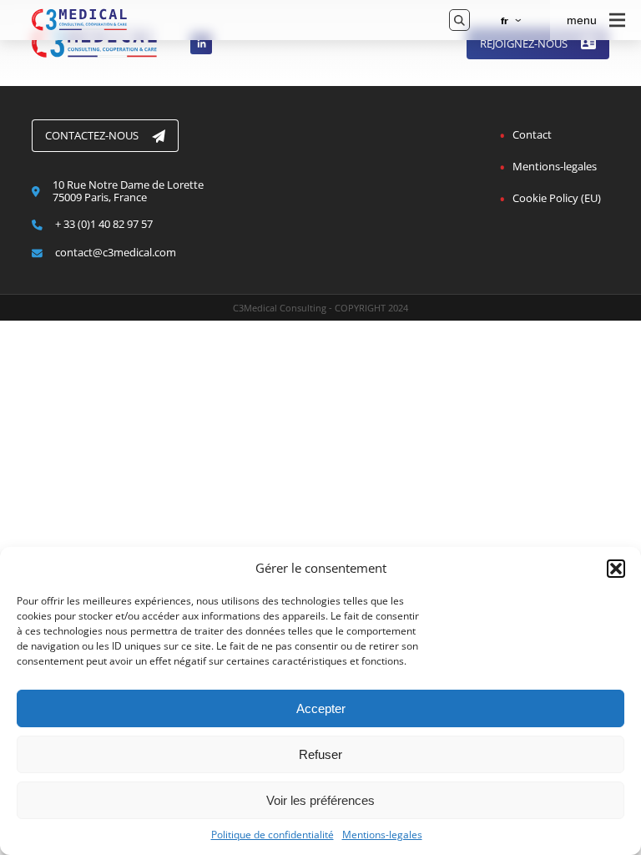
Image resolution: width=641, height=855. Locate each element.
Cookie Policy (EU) (556, 197)
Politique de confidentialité (272, 835)
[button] (616, 568)
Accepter (321, 708)
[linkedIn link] (201, 43)
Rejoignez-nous (524, 43)
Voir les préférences (320, 800)
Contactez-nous (92, 135)
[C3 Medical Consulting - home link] (228, 20)
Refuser (320, 754)
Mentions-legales (382, 835)
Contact (532, 134)
